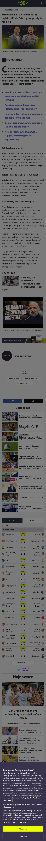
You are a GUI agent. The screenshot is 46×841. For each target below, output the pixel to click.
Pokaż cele (23, 836)
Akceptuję (23, 829)
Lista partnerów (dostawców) (14, 822)
